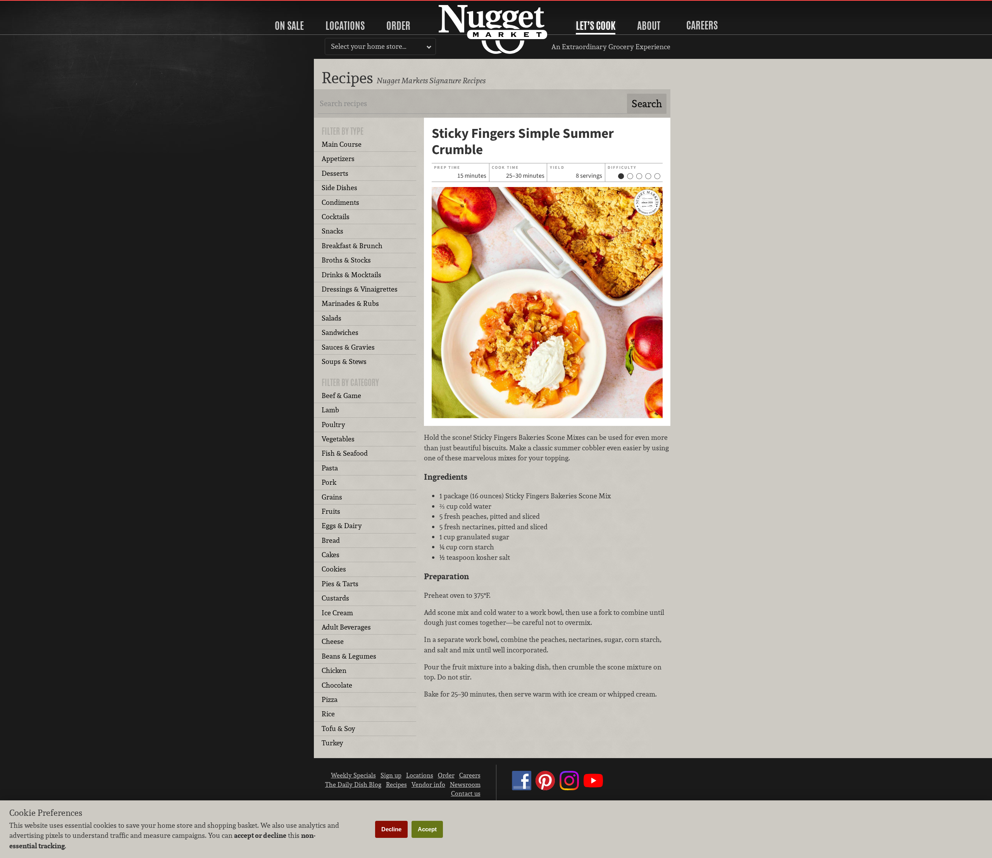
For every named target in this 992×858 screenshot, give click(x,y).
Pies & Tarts (340, 583)
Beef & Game (341, 395)
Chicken (334, 670)
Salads (331, 318)
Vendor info (428, 784)
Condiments (340, 202)
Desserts (335, 173)
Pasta (330, 467)
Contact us (465, 793)
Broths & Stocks (346, 260)
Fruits (331, 511)
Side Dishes (339, 187)
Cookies (334, 569)
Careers (702, 25)
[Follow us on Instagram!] (569, 788)
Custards (335, 598)
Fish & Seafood (345, 453)
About (648, 25)
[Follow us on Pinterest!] (545, 788)
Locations (345, 25)
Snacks (332, 231)
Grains (332, 496)
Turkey (332, 742)
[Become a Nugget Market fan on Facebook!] (521, 788)
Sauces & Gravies (348, 347)
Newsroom (465, 784)
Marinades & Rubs (350, 303)
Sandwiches (340, 332)
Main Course (342, 144)
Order (398, 25)
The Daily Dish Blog (353, 784)
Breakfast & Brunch (352, 245)
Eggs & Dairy (342, 525)
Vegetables (338, 438)
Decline (391, 829)
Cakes (330, 554)
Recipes (396, 784)
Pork (329, 482)
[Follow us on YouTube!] (593, 788)
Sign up (391, 775)
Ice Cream (337, 612)
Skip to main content (36, 6)
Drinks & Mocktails (351, 274)
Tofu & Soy (338, 728)
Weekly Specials (353, 775)
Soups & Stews (344, 361)
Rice (328, 713)
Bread (331, 540)
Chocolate (337, 685)
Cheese (333, 641)
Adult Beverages (346, 627)
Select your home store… (368, 46)
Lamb (330, 409)
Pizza (330, 699)
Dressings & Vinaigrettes (360, 289)
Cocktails (336, 216)
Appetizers (338, 158)
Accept (427, 829)
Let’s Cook (595, 25)
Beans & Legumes (349, 656)
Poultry (333, 424)
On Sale (289, 25)
